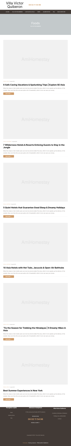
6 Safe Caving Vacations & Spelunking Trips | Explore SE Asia (34, 85)
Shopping (8, 204)
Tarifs (38, 11)
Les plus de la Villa (30, 11)
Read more (9, 93)
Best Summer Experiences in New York (23, 390)
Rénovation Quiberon (42, 442)
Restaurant (8, 141)
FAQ (54, 11)
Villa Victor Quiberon (17, 11)
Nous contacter (61, 11)
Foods (4, 81)
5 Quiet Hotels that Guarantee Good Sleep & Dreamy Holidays (34, 207)
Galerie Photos (46, 11)
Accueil (7, 11)
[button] (35, 423)
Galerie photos (11, 415)
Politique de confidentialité (60, 416)
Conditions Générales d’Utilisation (59, 413)
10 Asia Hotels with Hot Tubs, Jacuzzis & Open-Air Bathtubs (33, 267)
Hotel (7, 81)
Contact (59, 418)
